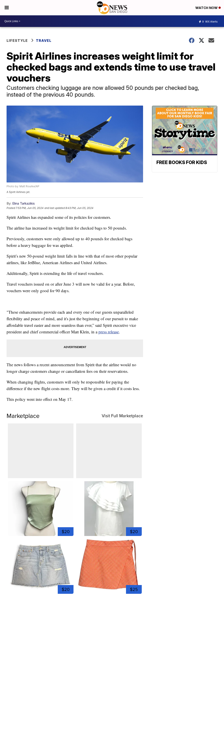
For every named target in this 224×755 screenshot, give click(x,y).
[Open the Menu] (6, 7)
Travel (43, 40)
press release (108, 331)
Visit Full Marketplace (122, 415)
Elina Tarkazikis (23, 203)
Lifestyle (17, 40)
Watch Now (207, 8)
